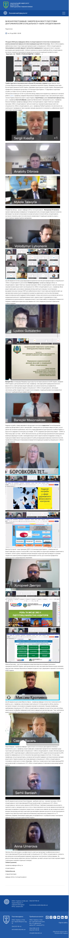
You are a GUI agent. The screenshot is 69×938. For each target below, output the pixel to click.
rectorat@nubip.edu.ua (18, 929)
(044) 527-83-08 (34, 930)
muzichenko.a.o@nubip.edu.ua (38, 905)
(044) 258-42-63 (34, 928)
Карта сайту (63, 922)
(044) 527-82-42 (16, 926)
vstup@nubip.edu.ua (35, 933)
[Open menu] (64, 13)
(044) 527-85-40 (34, 901)
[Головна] (6, 920)
